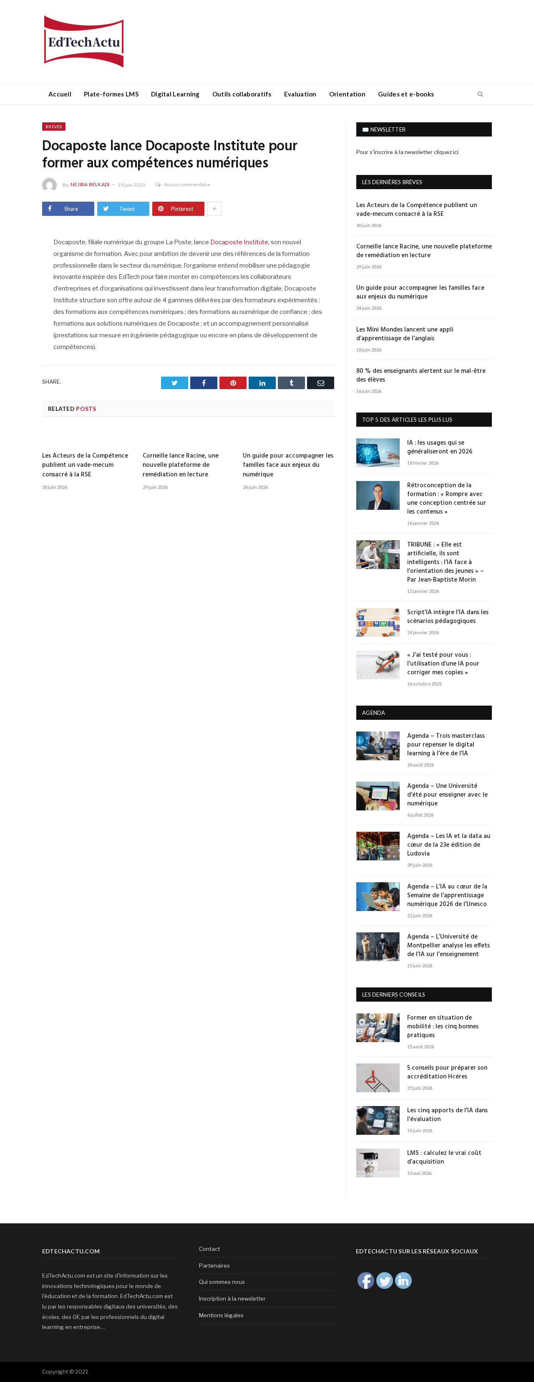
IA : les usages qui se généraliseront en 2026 (439, 447)
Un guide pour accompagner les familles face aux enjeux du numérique (288, 465)
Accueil (59, 94)
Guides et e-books (406, 94)
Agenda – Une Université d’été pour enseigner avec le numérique (447, 795)
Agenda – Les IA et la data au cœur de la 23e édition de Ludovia (449, 845)
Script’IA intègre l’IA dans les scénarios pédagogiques (448, 617)
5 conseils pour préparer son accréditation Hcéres (447, 1072)
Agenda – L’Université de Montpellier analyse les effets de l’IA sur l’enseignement (448, 946)
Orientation (347, 94)
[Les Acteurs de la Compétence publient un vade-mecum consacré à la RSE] (88, 437)
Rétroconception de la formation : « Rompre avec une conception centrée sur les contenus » (446, 498)
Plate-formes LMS (111, 94)
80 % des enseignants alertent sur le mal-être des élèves (421, 376)
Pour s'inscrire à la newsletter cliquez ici (407, 152)
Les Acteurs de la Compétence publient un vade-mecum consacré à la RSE (85, 465)
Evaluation (300, 94)
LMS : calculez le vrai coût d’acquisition (444, 1158)
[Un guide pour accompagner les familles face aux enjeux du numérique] (289, 437)
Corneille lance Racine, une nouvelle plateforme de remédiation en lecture (181, 465)
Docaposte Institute (239, 242)
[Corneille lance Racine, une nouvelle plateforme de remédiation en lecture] (189, 437)
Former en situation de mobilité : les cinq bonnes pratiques (443, 1027)
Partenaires (214, 1265)
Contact (209, 1248)
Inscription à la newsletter (232, 1298)
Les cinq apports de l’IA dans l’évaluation (447, 1115)
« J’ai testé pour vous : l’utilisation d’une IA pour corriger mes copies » (443, 664)
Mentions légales (221, 1315)
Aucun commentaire (187, 184)
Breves (53, 126)
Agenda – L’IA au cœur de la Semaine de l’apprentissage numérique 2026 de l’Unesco (447, 896)
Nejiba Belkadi (90, 184)
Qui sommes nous (222, 1281)
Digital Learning (175, 94)
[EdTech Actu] (84, 40)
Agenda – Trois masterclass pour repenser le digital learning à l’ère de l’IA (446, 745)
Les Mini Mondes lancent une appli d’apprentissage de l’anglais (404, 334)
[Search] (480, 94)
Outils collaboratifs (242, 94)
